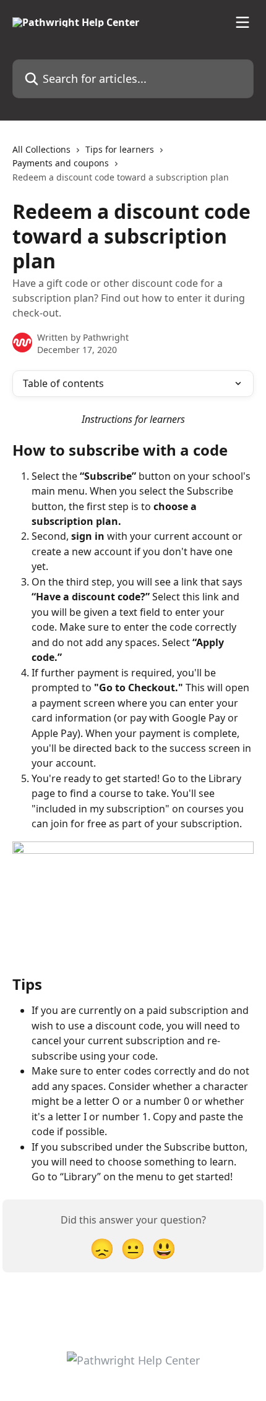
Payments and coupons (60, 163)
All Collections (41, 149)
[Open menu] (242, 22)
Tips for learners (119, 149)
